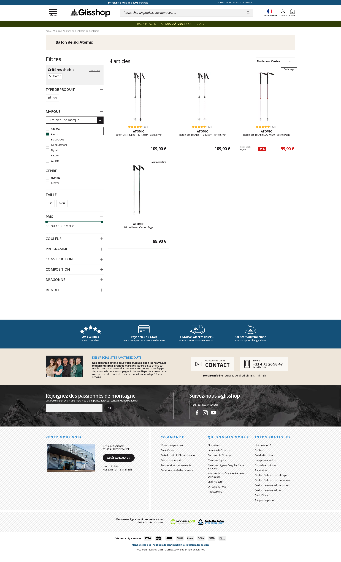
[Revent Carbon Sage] (138, 190)
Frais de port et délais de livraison (178, 455)
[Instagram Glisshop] (205, 413)
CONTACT (217, 365)
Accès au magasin (118, 457)
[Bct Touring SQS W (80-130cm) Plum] (266, 97)
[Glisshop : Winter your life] (90, 13)
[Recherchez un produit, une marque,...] (248, 12)
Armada (55, 129)
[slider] (46, 222)
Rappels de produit (265, 500)
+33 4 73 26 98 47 (268, 364)
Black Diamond (59, 144)
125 (50, 203)
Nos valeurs (214, 445)
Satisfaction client (264, 455)
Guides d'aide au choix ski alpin (271, 475)
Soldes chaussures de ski (268, 490)
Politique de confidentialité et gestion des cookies (181, 544)
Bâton (52, 98)
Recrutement (215, 491)
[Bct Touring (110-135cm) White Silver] (202, 97)
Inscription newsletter (266, 460)
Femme (55, 183)
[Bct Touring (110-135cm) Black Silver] (138, 97)
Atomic (55, 134)
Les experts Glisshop (219, 450)
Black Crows (57, 139)
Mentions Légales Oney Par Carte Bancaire (226, 467)
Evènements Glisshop (219, 455)
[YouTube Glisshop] (213, 413)
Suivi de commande (171, 460)
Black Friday (261, 495)
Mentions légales (217, 460)
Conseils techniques (265, 465)
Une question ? (263, 445)
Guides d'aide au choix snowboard (273, 480)
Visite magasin (215, 481)
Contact (259, 450)
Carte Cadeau (168, 450)
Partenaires (261, 470)
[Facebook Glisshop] (197, 413)
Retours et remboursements (176, 465)
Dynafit (55, 150)
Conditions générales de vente (177, 470)
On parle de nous (217, 486)
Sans (62, 203)
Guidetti (55, 160)
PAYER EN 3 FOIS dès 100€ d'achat (128, 2)
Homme (55, 177)
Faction (55, 155)
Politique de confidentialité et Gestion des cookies (227, 475)
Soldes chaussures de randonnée (272, 485)
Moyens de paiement (172, 445)
